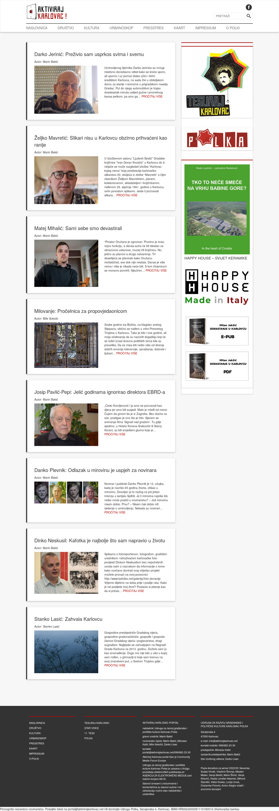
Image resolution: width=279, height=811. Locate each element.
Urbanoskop (121, 27)
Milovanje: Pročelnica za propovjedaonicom (80, 310)
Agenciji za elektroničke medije (165, 775)
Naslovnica (36, 27)
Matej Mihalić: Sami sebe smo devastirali (78, 227)
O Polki (233, 27)
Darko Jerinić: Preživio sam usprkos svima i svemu (89, 53)
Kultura (91, 27)
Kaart (179, 27)
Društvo (66, 27)
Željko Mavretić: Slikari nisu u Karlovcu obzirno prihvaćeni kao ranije (100, 141)
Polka (88, 738)
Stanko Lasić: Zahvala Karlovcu (68, 618)
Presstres (153, 27)
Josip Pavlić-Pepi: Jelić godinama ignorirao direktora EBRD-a (99, 391)
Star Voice (91, 728)
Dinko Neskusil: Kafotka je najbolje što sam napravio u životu (99, 540)
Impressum (205, 27)
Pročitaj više (152, 96)
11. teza (89, 733)
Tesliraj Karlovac (96, 723)
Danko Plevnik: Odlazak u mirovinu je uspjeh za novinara (95, 469)
